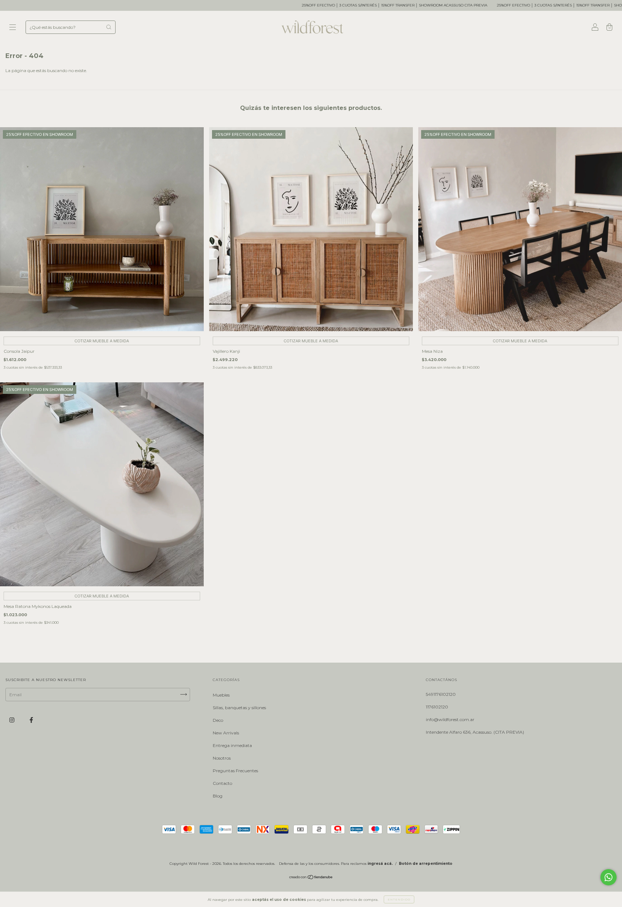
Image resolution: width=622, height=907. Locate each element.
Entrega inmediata (232, 745)
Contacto (222, 783)
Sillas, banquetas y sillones (239, 707)
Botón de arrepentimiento (425, 863)
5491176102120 (441, 694)
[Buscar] (109, 27)
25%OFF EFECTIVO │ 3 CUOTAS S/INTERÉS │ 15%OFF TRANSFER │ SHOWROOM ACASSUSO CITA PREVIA (339, 5)
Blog (217, 796)
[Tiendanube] (311, 878)
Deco (218, 720)
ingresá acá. (380, 863)
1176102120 (437, 707)
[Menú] (12, 28)
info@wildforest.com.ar (450, 719)
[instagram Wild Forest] (12, 720)
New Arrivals (226, 732)
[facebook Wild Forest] (31, 720)
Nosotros (222, 758)
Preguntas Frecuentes (235, 770)
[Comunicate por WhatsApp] (608, 877)
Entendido (399, 899)
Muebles (221, 695)
